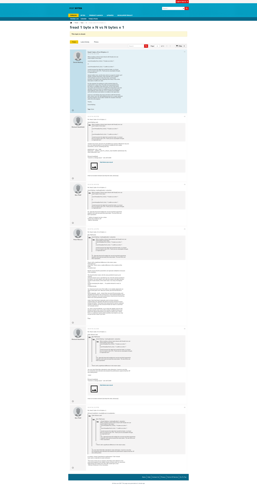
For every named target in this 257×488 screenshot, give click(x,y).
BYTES (83, 15)
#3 (184, 184)
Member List (74, 19)
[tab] (74, 42)
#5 (184, 328)
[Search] (187, 8)
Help (148, 477)
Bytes (144, 477)
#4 (184, 229)
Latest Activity (85, 42)
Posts (74, 42)
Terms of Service (172, 477)
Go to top (183, 477)
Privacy (163, 477)
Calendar (84, 19)
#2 (184, 116)
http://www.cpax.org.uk (106, 162)
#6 (184, 407)
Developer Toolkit (125, 15)
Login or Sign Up (181, 1)
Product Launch (96, 15)
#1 (184, 51)
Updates (110, 15)
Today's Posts (93, 19)
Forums (73, 15)
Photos (96, 42)
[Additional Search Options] (183, 8)
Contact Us (155, 477)
